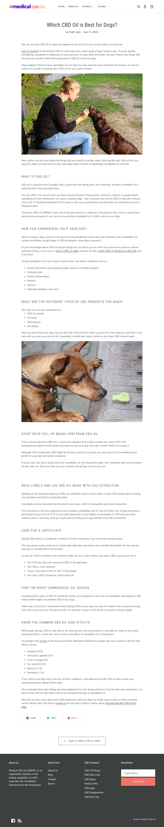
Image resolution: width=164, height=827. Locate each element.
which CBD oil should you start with (117, 250)
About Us (53, 770)
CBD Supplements (93, 792)
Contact (52, 779)
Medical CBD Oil (148, 819)
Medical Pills (91, 783)
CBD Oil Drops (92, 770)
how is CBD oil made (67, 250)
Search (51, 783)
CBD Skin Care (92, 774)
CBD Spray (90, 779)
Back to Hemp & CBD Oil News (84, 741)
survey (43, 640)
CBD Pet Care (91, 796)
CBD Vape (89, 788)
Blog (50, 774)
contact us (61, 703)
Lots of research (29, 51)
